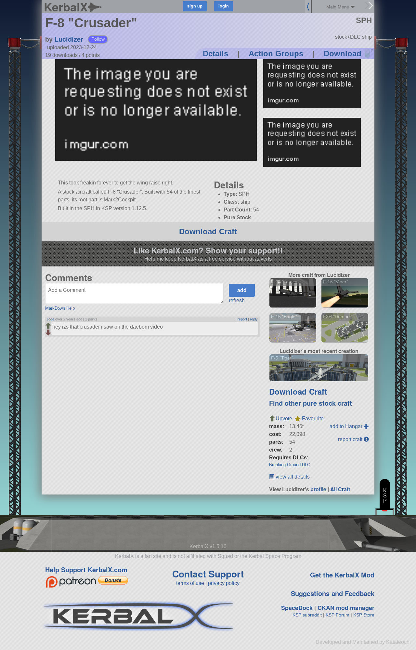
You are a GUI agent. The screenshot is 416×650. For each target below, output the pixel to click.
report (242, 319)
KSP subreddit (307, 614)
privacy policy (224, 583)
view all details (292, 477)
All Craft (340, 489)
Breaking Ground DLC (289, 464)
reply (254, 319)
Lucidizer (69, 39)
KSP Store (363, 614)
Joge (50, 319)
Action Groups (276, 53)
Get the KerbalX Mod (342, 574)
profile (318, 489)
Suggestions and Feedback (332, 593)
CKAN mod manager (346, 607)
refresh (237, 300)
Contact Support (208, 573)
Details (215, 53)
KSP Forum (337, 614)
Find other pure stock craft (310, 403)
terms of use (190, 583)
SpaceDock (297, 607)
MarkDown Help (60, 308)
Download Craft (208, 231)
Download (342, 53)
